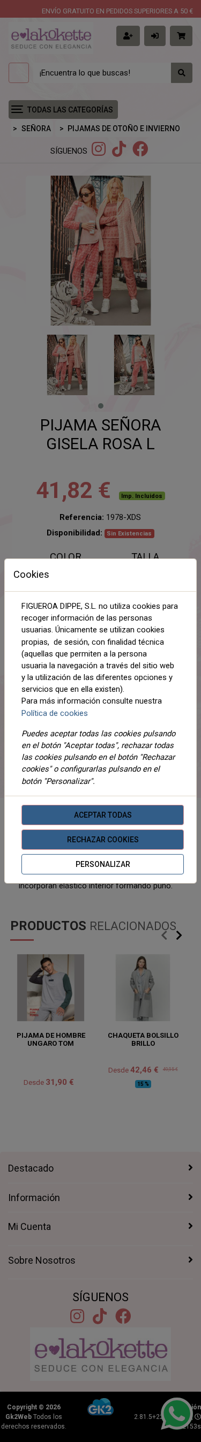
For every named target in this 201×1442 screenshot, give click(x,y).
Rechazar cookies (103, 839)
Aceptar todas (103, 815)
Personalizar (103, 864)
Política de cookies (54, 713)
